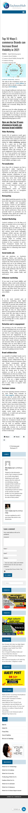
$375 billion (13, 87)
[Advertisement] (14, 25)
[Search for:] (14, 583)
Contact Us (4, 728)
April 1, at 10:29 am (17, 468)
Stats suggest (10, 395)
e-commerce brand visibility (9, 56)
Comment (6, 537)
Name (5, 548)
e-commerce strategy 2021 (9, 62)
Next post (13, 448)
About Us (4, 724)
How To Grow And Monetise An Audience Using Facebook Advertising (13, 708)
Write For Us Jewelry (8, 773)
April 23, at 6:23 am (18, 511)
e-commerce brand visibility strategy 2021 (13, 58)
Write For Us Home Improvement (11, 790)
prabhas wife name (7, 706)
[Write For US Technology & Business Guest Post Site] (14, 5)
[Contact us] (24, 809)
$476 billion (20, 83)
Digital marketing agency (14, 54)
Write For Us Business (8, 787)
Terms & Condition (6, 735)
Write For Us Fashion (8, 770)
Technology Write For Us (9, 777)
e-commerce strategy (7, 60)
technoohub (11, 79)
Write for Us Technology (7, 738)
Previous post (15, 446)
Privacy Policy (16, 569)
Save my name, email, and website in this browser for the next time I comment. (13, 564)
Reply (6, 470)
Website (6, 558)
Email (5, 553)
